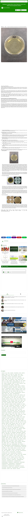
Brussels (19, 433)
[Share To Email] (13, 237)
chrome (8, 410)
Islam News (22, 375)
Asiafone (8, 432)
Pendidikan (3, 389)
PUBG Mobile (12, 442)
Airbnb (17, 397)
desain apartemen (4, 454)
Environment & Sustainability (7, 384)
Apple (16, 401)
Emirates (5, 402)
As (15, 383)
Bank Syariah (13, 388)
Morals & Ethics (21, 383)
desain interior (23, 392)
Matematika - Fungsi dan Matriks (14, 252)
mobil (9, 374)
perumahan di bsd (4, 458)
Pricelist (9, 424)
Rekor (2, 445)
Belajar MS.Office (14, 432)
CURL (24, 433)
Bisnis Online (19, 397)
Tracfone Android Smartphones (16, 393)
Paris (2, 424)
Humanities (24, 380)
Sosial (21, 380)
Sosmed (23, 424)
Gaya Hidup (21, 436)
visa (20, 405)
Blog (4, 433)
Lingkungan (17, 380)
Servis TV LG (18, 424)
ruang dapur (20, 458)
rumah (23, 458)
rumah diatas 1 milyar (13, 459)
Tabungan (16, 374)
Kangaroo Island (3, 423)
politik (12, 458)
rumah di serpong (9, 459)
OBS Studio (5, 442)
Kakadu (16, 414)
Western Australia (8, 450)
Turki (6, 427)
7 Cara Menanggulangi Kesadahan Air (22, 252)
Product (22, 379)
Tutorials (19, 374)
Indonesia (14, 380)
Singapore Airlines (9, 415)
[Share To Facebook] (3, 237)
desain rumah (3, 388)
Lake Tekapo (19, 414)
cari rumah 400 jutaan (4, 410)
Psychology (3, 379)
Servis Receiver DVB (24, 446)
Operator (8, 442)
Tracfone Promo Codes (16, 384)
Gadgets (14, 436)
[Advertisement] (14, 19)
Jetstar (24, 406)
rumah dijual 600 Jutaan (9, 411)
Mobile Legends (23, 441)
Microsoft (16, 441)
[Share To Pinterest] (19, 237)
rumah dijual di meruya (4, 464)
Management (3, 374)
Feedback (9, 272)
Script (5, 446)
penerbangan (10, 380)
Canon (22, 397)
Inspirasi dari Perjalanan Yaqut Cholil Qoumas (9, 310)
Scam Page (3, 446)
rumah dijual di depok (17, 405)
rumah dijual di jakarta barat (22, 411)
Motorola (17, 423)
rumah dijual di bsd (12, 379)
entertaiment (11, 454)
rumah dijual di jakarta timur (18, 463)
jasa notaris (6, 455)
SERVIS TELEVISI (12, 424)
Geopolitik (6, 379)
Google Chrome (10, 437)
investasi (19, 410)
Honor (22, 437)
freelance (17, 454)
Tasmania (11, 393)
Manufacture (16, 402)
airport (16, 450)
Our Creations (21, 388)
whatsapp (3, 419)
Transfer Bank (6, 389)
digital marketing (14, 428)
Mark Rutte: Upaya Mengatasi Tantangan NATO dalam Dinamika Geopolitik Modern (11, 489)
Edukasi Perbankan (9, 383)
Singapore (3, 380)
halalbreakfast (20, 428)
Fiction (9, 392)
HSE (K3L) (7, 374)
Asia (19, 380)
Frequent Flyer (14, 406)
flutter (2, 383)
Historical (18, 383)
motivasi (21, 410)
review (2, 384)
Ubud (8, 427)
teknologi (9, 401)
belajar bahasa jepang (16, 427)
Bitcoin (2, 433)
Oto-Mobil (24, 414)
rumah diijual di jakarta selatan (20, 459)
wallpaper (3, 393)
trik (5, 380)
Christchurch (10, 406)
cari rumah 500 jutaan (4, 428)
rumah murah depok (4, 467)
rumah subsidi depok (4, 468)
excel (17, 428)
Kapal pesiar (7, 423)
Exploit (10, 436)
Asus (4, 406)
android (12, 375)
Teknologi (11, 374)
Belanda (21, 401)
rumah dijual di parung (18, 464)
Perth (4, 424)
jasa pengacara (10, 455)
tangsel (11, 468)
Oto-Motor (12, 384)
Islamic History (18, 406)
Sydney (24, 383)
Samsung (24, 389)
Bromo (16, 433)
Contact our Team (20, 512)
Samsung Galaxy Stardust (23, 445)
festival (2, 397)
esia (14, 454)
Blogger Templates (8, 433)
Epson (7, 436)
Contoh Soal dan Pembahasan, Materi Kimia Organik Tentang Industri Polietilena (22, 262)
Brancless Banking (17, 389)
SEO (22, 402)
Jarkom (14, 414)
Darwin (2, 402)
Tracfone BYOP (3, 427)
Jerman (21, 406)
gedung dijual (24, 454)
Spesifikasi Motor (18, 415)
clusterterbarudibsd (12, 410)
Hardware (20, 437)
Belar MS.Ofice (23, 432)
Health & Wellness (15, 375)
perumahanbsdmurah (4, 411)
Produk (8, 393)
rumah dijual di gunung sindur (5, 463)
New (22, 414)
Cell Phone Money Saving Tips (5, 392)
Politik (6, 424)
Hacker (17, 437)
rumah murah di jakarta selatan (15, 467)
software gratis (13, 389)
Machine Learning (4, 441)
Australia (18, 401)
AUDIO (12, 397)
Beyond (23, 419)
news (8, 379)
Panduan (24, 388)
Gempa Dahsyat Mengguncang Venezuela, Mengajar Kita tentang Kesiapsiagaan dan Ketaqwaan (13, 496)
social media (8, 468)
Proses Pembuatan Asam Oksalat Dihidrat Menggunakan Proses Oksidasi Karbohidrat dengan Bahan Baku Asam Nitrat (14, 262)
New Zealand (20, 402)
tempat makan (14, 468)
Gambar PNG (17, 436)
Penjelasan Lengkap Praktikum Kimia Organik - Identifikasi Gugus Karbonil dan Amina (5, 262)
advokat (13, 450)
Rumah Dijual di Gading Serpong (7, 445)
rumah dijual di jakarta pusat (12, 463)
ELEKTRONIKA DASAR (4, 436)
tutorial (19, 375)
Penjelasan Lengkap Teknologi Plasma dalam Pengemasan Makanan (5, 253)
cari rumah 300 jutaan (22, 427)
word (5, 419)
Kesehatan (13, 402)
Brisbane (14, 433)
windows (7, 380)
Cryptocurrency (17, 388)
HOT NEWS (14, 437)
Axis (10, 432)
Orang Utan (24, 423)
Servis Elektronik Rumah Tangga (17, 446)
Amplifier (14, 419)
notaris (24, 410)
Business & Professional (4, 375)
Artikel (6, 432)
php (10, 458)
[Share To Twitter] (8, 237)
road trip (7, 405)
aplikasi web (19, 379)
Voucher (5, 450)
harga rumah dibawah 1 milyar (7, 397)
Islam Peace (9, 375)
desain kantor (7, 454)
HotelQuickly (11, 414)
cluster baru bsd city (9, 428)
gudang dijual (3, 455)
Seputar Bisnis (11, 446)
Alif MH (6, 512)
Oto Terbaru (12, 392)
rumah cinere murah (4, 459)
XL (11, 450)
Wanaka (12, 427)
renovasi (17, 458)
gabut (19, 454)
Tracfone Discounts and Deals (18, 392)
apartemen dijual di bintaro (23, 450)
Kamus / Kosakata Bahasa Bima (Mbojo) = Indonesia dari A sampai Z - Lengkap (13, 303)
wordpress (23, 405)
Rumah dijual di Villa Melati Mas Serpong (15, 445)
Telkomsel (13, 383)
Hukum (25, 437)
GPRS (12, 436)
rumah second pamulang (21, 467)
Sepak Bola (8, 446)
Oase (19, 423)
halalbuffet (24, 428)
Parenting (16, 442)
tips (13, 374)
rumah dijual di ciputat (11, 405)
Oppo (21, 423)
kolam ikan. (21, 455)
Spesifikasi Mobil (13, 415)
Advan (7, 419)
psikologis (15, 458)
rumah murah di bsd (9, 467)
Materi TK (13, 441)
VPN (10, 427)
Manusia (10, 423)
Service (15, 424)
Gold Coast (24, 436)
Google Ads (7, 437)
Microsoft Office (19, 441)
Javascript (16, 379)
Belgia (23, 401)
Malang (10, 441)
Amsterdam (17, 419)
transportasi (5, 383)
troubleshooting (13, 401)
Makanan (7, 441)
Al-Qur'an (6, 393)
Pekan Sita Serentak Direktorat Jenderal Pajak (7, 491)
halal (2, 405)
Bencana (20, 419)
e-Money (16, 410)
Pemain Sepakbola (20, 442)
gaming (21, 454)
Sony (21, 424)
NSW (2, 442)
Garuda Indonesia (7, 414)
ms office (5, 405)
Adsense (3, 406)
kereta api (19, 455)
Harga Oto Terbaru (9, 402)
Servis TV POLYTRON (4, 415)
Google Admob (3, 437)
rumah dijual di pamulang (8, 388)
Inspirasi (21, 374)
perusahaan (7, 458)
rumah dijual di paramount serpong (11, 464)
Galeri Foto (3, 414)
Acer (25, 405)
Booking (11, 433)
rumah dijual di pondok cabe (5, 401)
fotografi (10, 389)
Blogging (7, 406)
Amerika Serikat (10, 419)
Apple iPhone (3, 432)
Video (2, 450)
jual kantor (15, 455)
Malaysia (21, 389)
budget (21, 415)
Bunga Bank (22, 433)
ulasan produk (18, 468)
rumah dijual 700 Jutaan (15, 411)
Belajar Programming (19, 432)
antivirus (18, 450)
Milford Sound (13, 423)
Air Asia (14, 397)
